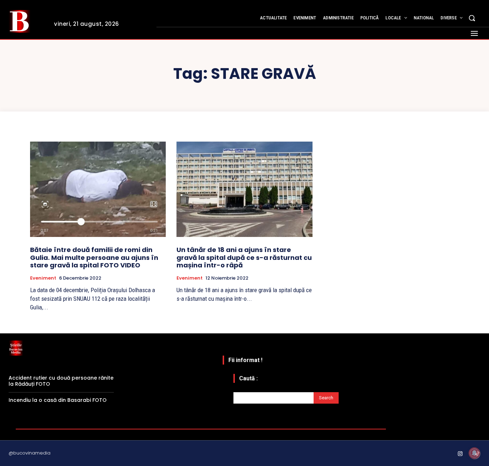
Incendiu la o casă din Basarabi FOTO (58, 400)
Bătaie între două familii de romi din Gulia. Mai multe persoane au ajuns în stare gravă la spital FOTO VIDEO (94, 257)
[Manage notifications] (474, 453)
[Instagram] (460, 454)
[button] (471, 18)
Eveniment (43, 278)
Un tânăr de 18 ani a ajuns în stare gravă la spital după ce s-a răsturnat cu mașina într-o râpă (244, 257)
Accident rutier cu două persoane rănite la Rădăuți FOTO (61, 380)
